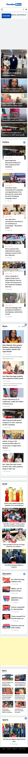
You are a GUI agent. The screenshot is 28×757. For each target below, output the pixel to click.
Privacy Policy (22, 748)
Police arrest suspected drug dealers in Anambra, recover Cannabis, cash (7, 712)
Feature (11, 521)
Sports (14, 736)
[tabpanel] (14, 734)
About (3, 748)
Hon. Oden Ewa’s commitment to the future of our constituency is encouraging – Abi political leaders (14, 224)
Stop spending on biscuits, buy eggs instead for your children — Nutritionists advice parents (14, 546)
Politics (9, 130)
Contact (9, 748)
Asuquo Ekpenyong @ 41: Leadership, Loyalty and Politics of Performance (13, 120)
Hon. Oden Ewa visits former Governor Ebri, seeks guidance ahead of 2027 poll (12, 467)
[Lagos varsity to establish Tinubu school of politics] (14, 64)
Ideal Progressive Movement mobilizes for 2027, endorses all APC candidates (13, 135)
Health (13, 501)
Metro (4, 679)
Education (5, 69)
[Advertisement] (14, 34)
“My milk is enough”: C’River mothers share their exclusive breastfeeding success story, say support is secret (14, 526)
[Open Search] (23, 9)
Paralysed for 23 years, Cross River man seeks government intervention (19, 712)
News (11, 69)
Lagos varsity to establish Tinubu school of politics (10, 75)
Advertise (14, 748)
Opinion (5, 115)
